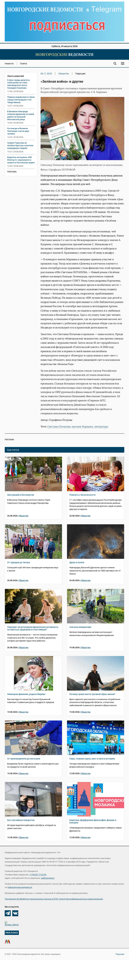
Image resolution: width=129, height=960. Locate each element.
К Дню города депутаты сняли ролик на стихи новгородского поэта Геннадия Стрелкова (18, 84)
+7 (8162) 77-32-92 (37, 874)
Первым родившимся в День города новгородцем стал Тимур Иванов (21, 100)
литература (101, 426)
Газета (23, 63)
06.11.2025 (46, 73)
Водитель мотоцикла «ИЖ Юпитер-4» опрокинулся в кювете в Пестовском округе (21, 160)
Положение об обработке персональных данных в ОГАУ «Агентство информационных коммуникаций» (54, 899)
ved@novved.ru (47, 878)
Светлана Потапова (58, 426)
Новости (9, 63)
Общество (63, 73)
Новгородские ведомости (20, 887)
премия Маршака (82, 426)
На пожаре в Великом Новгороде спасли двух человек (18, 131)
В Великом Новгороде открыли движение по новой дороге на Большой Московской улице (20, 115)
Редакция (120, 954)
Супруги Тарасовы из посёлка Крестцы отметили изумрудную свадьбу (20, 145)
